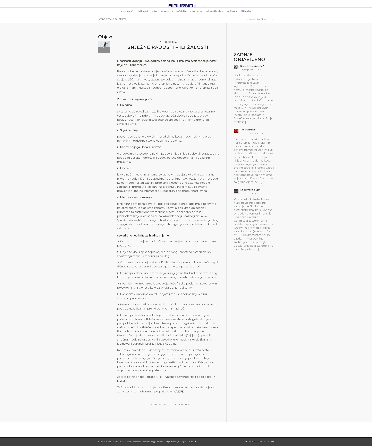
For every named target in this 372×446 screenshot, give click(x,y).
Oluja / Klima (168, 42)
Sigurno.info (182, 404)
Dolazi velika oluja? (250, 189)
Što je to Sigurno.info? (252, 66)
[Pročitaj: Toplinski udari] (236, 130)
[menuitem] (127, 11)
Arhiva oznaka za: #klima (112, 19)
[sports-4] (104, 47)
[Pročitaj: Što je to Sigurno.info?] (236, 67)
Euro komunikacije (107, 442)
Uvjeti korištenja (172, 442)
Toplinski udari (247, 129)
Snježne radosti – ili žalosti (168, 47)
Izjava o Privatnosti (188, 442)
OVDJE (122, 381)
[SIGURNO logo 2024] (186, 3)
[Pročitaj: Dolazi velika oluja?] (236, 191)
